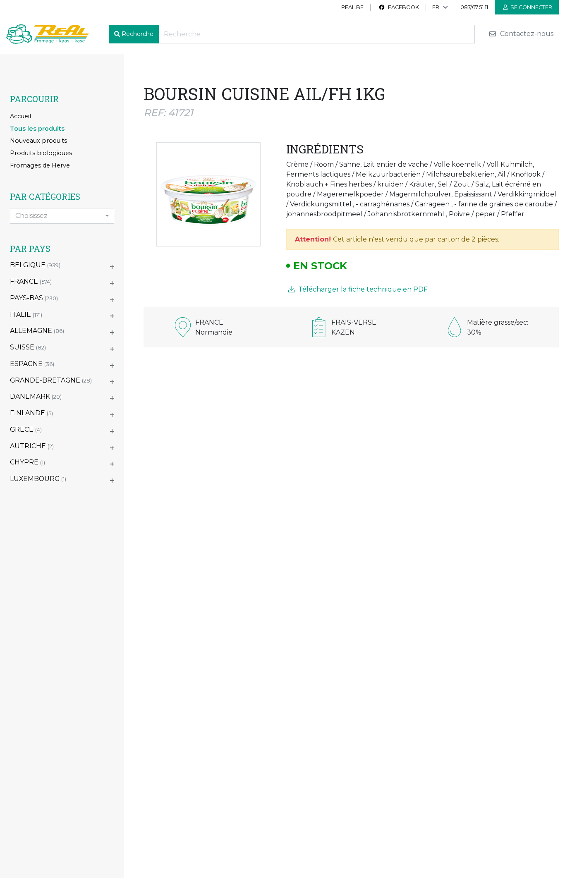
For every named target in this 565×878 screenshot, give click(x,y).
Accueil (20, 116)
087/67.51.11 (474, 7)
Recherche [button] (137, 34)
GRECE (26, 429)
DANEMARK (36, 396)
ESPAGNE (32, 364)
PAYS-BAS (34, 298)
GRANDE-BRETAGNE (51, 380)
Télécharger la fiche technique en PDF (362, 289)
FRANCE (31, 281)
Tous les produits (37, 128)
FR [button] (435, 7)
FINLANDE (31, 413)
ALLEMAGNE (37, 331)
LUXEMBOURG (38, 479)
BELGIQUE (35, 265)
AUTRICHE (32, 446)
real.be (352, 7)
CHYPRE (27, 462)
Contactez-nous (525, 34)
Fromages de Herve (40, 165)
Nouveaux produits (38, 140)
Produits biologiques (41, 153)
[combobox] (62, 216)
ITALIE (26, 314)
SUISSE (28, 347)
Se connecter (530, 7)
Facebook (403, 7)
